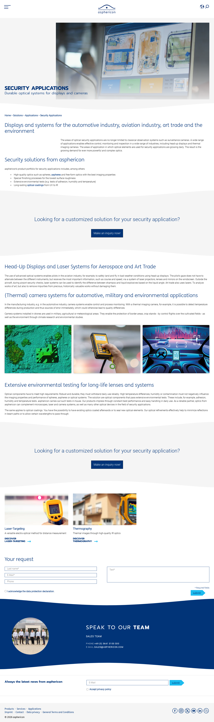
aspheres (56, 174)
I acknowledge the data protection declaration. (30, 591)
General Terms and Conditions (58, 712)
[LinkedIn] (200, 712)
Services (21, 708)
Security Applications (51, 115)
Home (8, 115)
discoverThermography (83, 540)
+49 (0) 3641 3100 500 (106, 643)
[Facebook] (175, 712)
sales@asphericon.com (108, 647)
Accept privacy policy (100, 689)
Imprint (9, 712)
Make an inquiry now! (107, 233)
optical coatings (35, 185)
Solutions (18, 115)
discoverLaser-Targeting (15, 540)
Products (9, 708)
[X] (188, 712)
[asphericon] (106, 13)
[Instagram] (182, 712)
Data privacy (33, 712)
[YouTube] (194, 712)
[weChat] (206, 712)
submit (197, 593)
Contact (20, 712)
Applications (31, 115)
